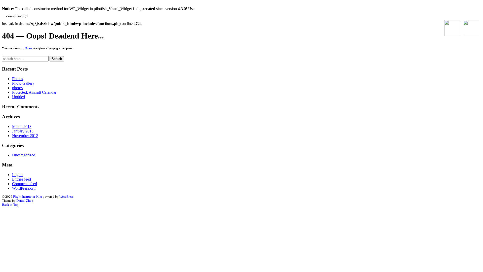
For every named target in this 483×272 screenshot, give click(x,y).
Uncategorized (23, 155)
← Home (26, 48)
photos (17, 88)
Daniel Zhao (24, 200)
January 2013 (22, 131)
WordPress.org (23, 188)
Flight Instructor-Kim (27, 196)
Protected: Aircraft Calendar (34, 92)
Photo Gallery (23, 83)
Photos (17, 79)
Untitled (18, 97)
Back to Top (10, 205)
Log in (17, 175)
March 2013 (21, 126)
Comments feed (24, 184)
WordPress (66, 196)
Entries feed (21, 179)
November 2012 (25, 135)
